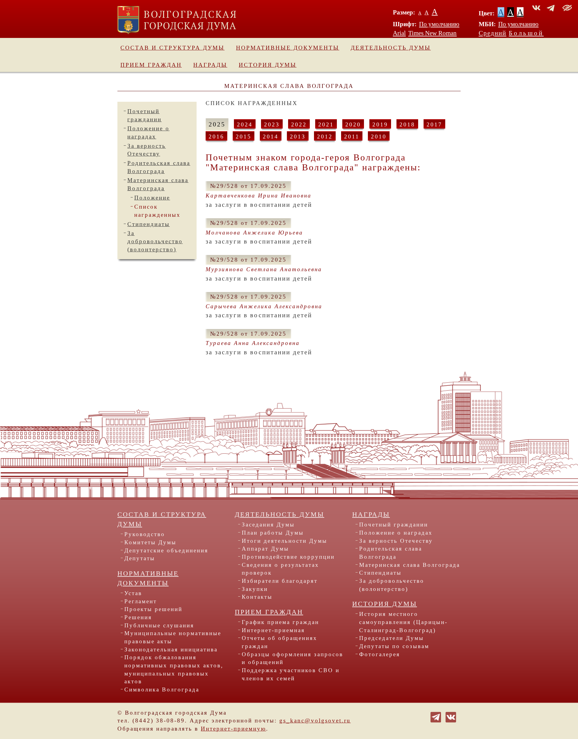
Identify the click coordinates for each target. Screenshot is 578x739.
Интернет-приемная (273, 630)
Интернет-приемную (233, 728)
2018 (407, 124)
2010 (379, 136)
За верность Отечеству (396, 541)
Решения (138, 617)
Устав (133, 593)
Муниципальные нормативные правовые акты (172, 637)
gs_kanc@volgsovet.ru (315, 720)
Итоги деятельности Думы (284, 541)
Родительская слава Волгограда (390, 552)
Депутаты (139, 558)
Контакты (257, 597)
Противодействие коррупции (288, 557)
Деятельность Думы (391, 48)
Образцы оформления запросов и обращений (292, 658)
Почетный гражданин (393, 524)
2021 (326, 124)
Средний (492, 33)
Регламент (140, 601)
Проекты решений (153, 609)
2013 (298, 136)
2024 (245, 124)
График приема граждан (280, 622)
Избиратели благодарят (280, 581)
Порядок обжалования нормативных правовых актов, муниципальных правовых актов (173, 669)
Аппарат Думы (265, 548)
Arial (399, 33)
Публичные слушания (159, 625)
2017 (434, 124)
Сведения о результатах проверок (280, 569)
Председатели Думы (391, 638)
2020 (353, 124)
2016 (216, 136)
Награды (210, 65)
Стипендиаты (148, 224)
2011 (351, 136)
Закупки (255, 589)
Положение (152, 197)
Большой (526, 33)
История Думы (268, 65)
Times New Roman (432, 33)
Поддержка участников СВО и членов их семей (291, 674)
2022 (299, 124)
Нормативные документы (287, 48)
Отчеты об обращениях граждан (279, 642)
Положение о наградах (396, 532)
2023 (272, 124)
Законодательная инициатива (171, 649)
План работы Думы (273, 532)
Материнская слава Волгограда (409, 565)
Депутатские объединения (166, 550)
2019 (380, 124)
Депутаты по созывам (394, 646)
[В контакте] (451, 716)
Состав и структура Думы (172, 48)
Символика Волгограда (161, 689)
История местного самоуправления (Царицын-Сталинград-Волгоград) (403, 622)
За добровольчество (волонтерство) (155, 241)
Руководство (144, 534)
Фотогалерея (379, 654)
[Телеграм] (435, 716)
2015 (243, 136)
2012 (325, 136)
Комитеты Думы (150, 542)
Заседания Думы (268, 524)
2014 (270, 136)
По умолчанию (439, 24)
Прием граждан (151, 65)
